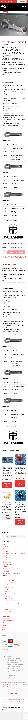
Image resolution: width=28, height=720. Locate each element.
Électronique (8, 598)
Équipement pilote (8, 564)
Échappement (7, 562)
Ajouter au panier (16, 252)
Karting (4, 625)
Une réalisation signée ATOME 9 (11, 707)
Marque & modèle (8, 257)
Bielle (14, 256)
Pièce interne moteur (11, 594)
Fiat (18, 256)
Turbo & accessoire (10, 614)
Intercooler (8, 611)
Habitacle (6, 571)
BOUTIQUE (9, 41)
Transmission (7, 618)
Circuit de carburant (10, 600)
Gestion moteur (9, 609)
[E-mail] (16, 693)
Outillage (6, 546)
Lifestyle (5, 551)
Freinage (5, 569)
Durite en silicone (9, 607)
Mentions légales (13, 701)
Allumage (7, 596)
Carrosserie (6, 557)
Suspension (6, 616)
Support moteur (9, 587)
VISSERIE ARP (5, 243)
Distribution (8, 591)
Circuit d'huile (8, 589)
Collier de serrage (10, 582)
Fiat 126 (21, 256)
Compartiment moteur (11, 578)
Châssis (5, 559)
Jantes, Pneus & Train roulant (12, 573)
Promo (5, 623)
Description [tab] (6, 264)
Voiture (14, 41)
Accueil (3, 41)
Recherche (24, 536)
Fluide (5, 566)
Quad (3, 627)
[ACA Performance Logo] (3, 6)
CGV (3, 704)
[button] (19, 6)
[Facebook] (12, 693)
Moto (3, 629)
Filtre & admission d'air (11, 580)
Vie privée (21, 701)
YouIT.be (4, 709)
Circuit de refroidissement (12, 585)
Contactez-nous (7, 684)
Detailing (5, 549)
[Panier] (22, 7)
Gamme (4, 247)
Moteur (19, 41)
